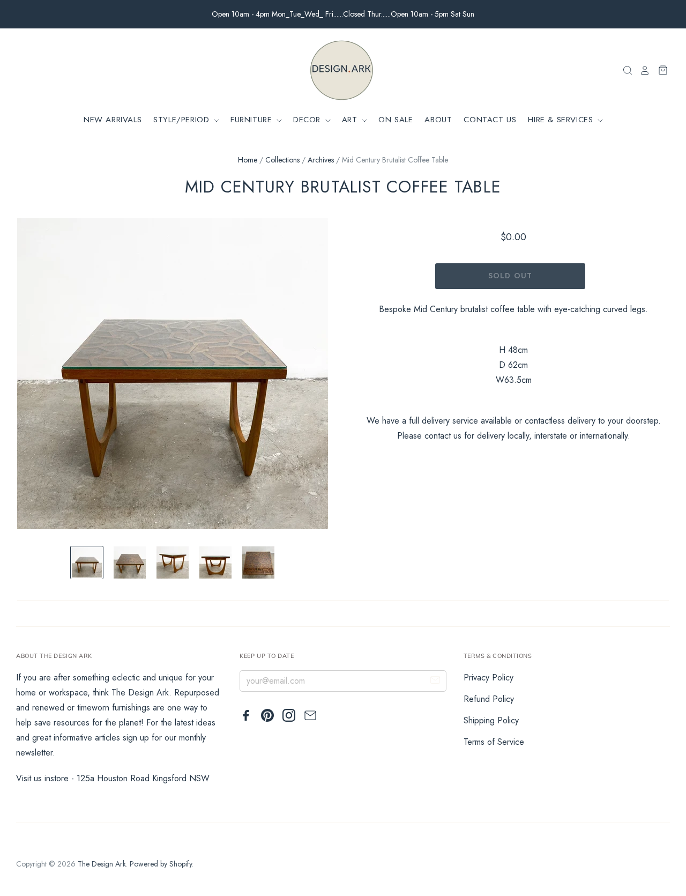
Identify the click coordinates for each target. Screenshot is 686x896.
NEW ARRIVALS (112, 119)
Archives (321, 159)
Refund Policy (489, 699)
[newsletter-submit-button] (435, 681)
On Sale (395, 119)
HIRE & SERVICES (562, 119)
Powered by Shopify (161, 863)
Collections (282, 159)
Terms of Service (494, 742)
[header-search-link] (624, 70)
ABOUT (438, 119)
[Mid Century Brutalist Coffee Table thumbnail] (87, 562)
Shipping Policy (491, 720)
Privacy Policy (488, 677)
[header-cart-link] (659, 70)
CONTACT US (490, 119)
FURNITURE (252, 119)
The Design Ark (102, 863)
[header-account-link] (641, 70)
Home (247, 159)
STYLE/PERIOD (182, 119)
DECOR (308, 119)
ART (351, 119)
